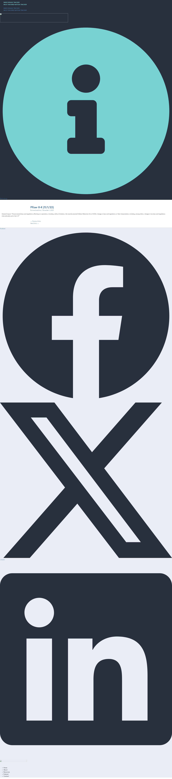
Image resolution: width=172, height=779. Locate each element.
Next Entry (34, 223)
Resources (7, 772)
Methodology (3, 198)
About (5, 770)
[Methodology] (86, 196)
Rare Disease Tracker (12, 2)
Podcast (6, 774)
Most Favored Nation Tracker (15, 4)
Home (5, 768)
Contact (6, 776)
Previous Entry (35, 221)
